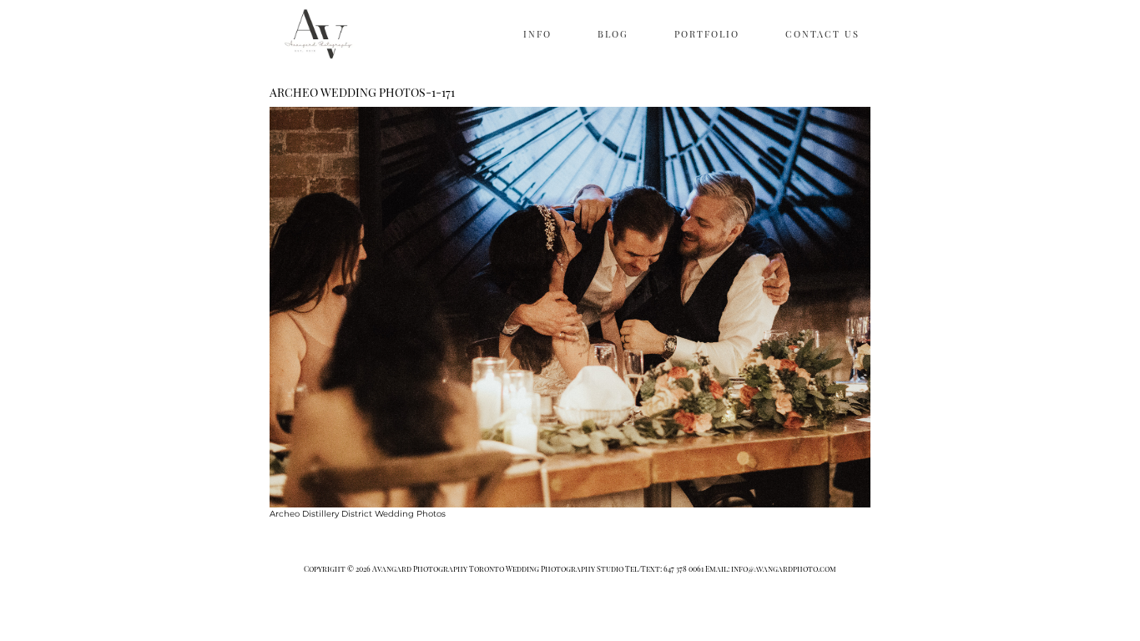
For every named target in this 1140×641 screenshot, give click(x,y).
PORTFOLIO (706, 34)
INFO (537, 34)
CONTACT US (822, 34)
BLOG (613, 34)
